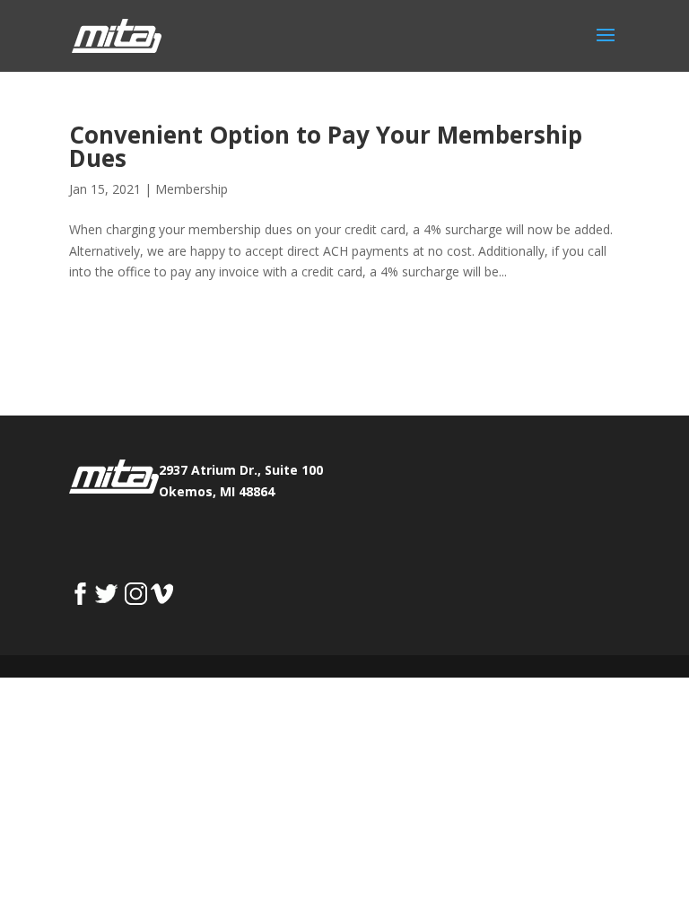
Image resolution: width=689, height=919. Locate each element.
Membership (191, 188)
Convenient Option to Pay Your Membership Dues (325, 146)
